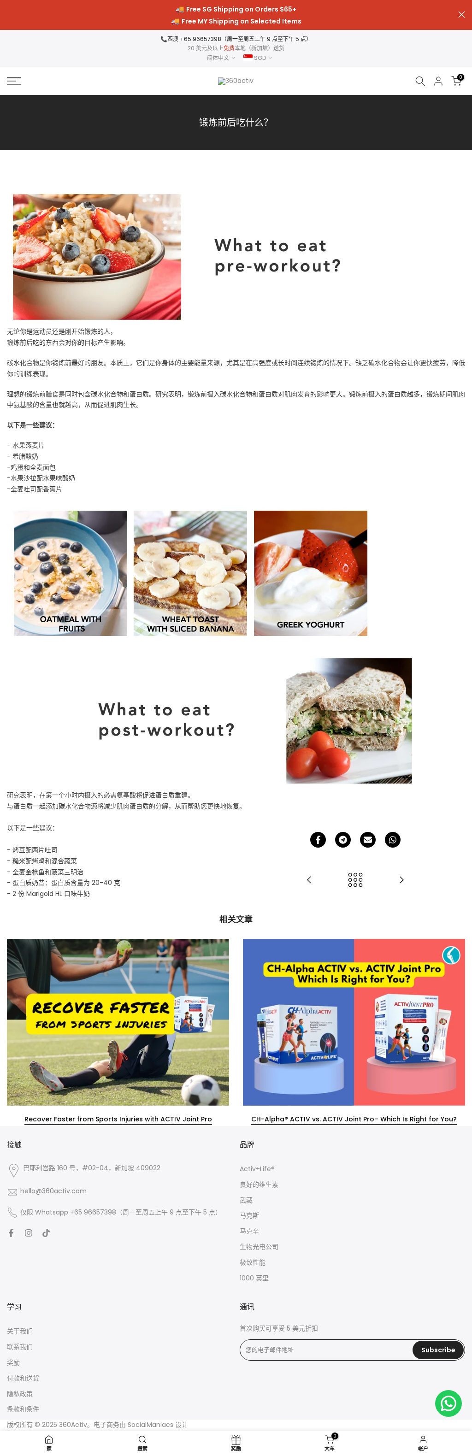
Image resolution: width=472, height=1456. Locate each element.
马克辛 (249, 1231)
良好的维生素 (259, 1184)
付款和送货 (23, 1378)
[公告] (236, 15)
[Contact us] (448, 1403)
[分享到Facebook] (318, 840)
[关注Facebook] (11, 1232)
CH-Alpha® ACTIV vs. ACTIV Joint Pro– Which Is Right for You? (354, 1119)
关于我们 (20, 1331)
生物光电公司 (259, 1247)
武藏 (246, 1200)
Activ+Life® (257, 1169)
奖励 (13, 1362)
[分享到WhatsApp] (393, 840)
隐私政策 (20, 1394)
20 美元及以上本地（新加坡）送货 (236, 48)
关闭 (10, 14)
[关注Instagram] (28, 1232)
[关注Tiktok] (46, 1232)
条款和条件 (23, 1409)
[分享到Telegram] (343, 840)
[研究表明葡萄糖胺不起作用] (401, 880)
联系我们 (20, 1347)
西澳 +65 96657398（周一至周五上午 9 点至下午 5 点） (239, 39)
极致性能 (253, 1262)
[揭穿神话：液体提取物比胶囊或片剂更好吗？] (309, 880)
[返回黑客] (355, 880)
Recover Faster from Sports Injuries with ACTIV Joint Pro (118, 1119)
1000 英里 (254, 1278)
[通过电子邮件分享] (368, 840)
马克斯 (249, 1215)
